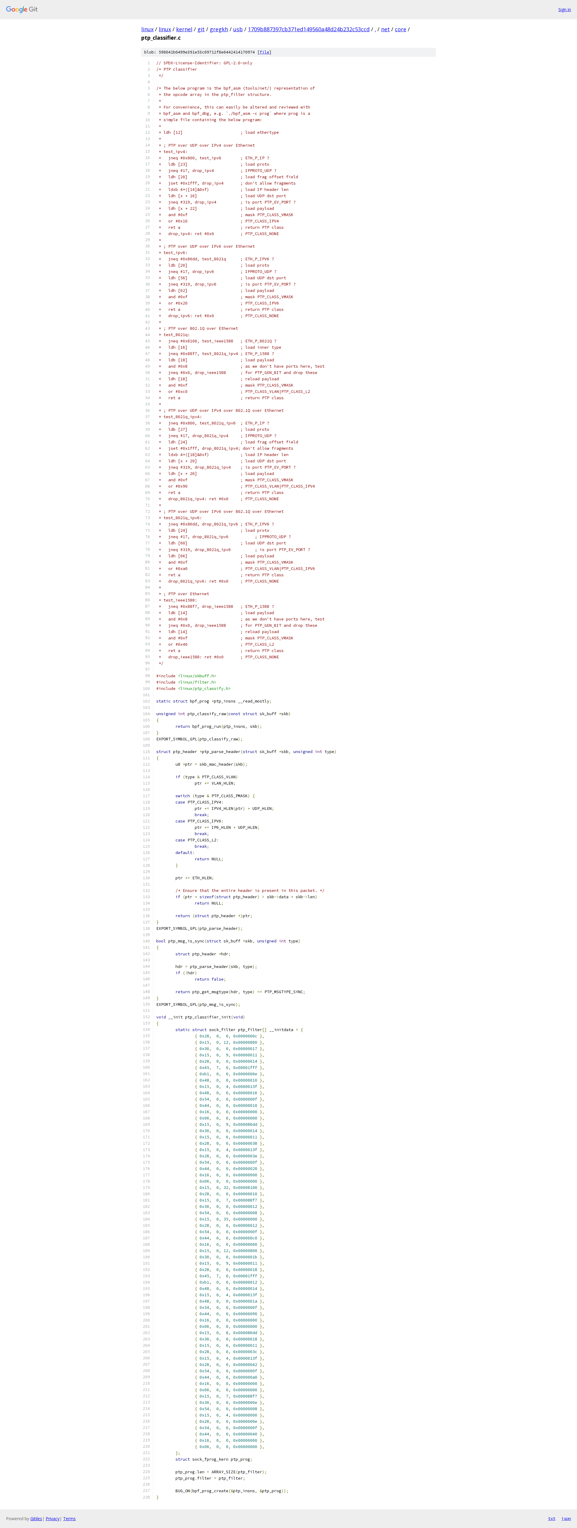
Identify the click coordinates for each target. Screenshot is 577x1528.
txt (551, 1518)
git (201, 29)
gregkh (219, 29)
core (400, 29)
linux (147, 29)
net (385, 29)
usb (238, 29)
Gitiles (36, 1518)
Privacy (53, 1518)
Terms (69, 1518)
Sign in (564, 9)
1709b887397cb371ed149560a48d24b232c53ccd (309, 29)
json (566, 1518)
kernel (184, 29)
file (264, 52)
